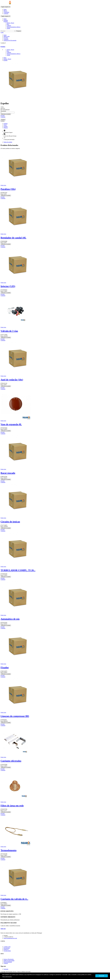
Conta (2, 32)
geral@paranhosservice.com (10, 938)
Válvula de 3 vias (9, 331)
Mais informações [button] (7, 976)
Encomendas (7, 948)
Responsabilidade (8, 962)
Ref (1, 109)
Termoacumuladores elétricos (13, 27)
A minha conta (7, 946)
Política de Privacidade (9, 960)
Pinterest (6, 127)
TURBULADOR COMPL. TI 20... (18, 570)
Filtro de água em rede (12, 805)
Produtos (6, 21)
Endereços (6, 949)
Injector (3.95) (8, 286)
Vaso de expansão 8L (11, 424)
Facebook (6, 969)
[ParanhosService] (6, 5)
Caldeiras (9, 25)
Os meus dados (7, 950)
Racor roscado (8, 473)
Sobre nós (3, 928)
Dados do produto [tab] (8, 142)
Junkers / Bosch (10, 23)
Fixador (5, 667)
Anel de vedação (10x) (12, 379)
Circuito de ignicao (10, 521)
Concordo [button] (101, 975)
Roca (8, 24)
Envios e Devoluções (9, 959)
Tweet (5, 125)
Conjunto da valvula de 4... (14, 899)
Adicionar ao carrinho (5, 114)
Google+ (6, 126)
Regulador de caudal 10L (13, 237)
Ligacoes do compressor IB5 (15, 716)
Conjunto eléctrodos (11, 760)
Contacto (6, 963)
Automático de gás (10, 619)
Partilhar (6, 123)
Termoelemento (8, 850)
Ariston (8, 28)
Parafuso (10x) (8, 189)
